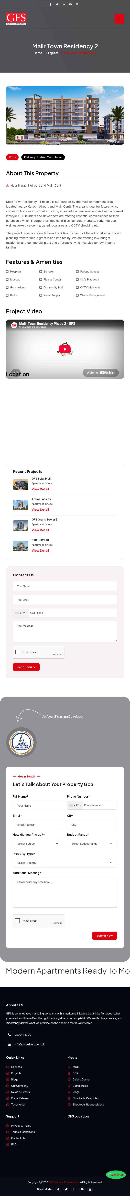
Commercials (80, 1085)
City (70, 815)
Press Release (20, 1098)
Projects (52, 53)
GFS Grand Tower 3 (44, 519)
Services (16, 1067)
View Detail (40, 489)
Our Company (19, 1085)
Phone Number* (78, 796)
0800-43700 (23, 1034)
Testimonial (18, 1104)
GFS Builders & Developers (64, 1182)
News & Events (20, 1092)
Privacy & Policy (21, 1125)
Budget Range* (78, 834)
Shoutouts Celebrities (86, 1098)
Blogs (14, 1079)
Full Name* (20, 796)
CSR (75, 1073)
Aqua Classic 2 (41, 499)
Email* (17, 815)
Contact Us (18, 1138)
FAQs (14, 1144)
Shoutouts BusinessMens (88, 1104)
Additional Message (27, 873)
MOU (76, 1067)
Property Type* (24, 853)
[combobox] (21, 613)
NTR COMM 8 (40, 540)
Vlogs (76, 1092)
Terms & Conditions (23, 1132)
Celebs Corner (81, 1079)
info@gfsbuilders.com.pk (30, 1044)
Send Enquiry (26, 667)
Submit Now (105, 935)
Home (38, 53)
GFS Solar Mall (41, 478)
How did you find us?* (29, 834)
